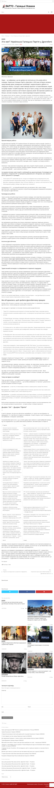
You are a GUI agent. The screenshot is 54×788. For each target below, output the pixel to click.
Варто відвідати (30, 616)
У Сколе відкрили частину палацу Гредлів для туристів (14, 736)
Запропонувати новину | (32, 784)
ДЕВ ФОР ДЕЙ (13, 784)
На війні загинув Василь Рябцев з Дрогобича (12, 676)
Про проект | (41, 784)
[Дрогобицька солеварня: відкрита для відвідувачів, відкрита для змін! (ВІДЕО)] (40, 600)
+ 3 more (49, 616)
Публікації (3, 39)
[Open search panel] (48, 12)
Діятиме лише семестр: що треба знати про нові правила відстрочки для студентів (20, 751)
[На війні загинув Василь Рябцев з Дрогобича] (14, 653)
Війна (3, 674)
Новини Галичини (44, 616)
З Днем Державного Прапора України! (10, 740)
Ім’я (2, 706)
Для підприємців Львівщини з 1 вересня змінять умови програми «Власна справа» (20, 738)
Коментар (4, 690)
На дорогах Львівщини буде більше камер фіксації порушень (15, 755)
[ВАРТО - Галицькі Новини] (27, 6)
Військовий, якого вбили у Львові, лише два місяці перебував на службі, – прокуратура (21, 742)
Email (29, 706)
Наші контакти (49, 786)
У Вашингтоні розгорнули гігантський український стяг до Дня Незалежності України (20, 734)
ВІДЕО (39, 616)
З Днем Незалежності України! (8, 731)
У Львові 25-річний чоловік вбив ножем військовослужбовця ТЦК (16, 753)
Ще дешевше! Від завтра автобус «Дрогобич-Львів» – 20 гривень (20, 761)
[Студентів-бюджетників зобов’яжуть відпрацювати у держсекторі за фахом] (14, 626)
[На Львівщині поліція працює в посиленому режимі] (40, 626)
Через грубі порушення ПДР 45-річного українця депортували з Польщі (18, 729)
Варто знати (36, 616)
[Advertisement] (27, 23)
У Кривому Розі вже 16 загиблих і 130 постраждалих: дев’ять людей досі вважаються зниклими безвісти (25, 748)
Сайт (3, 712)
